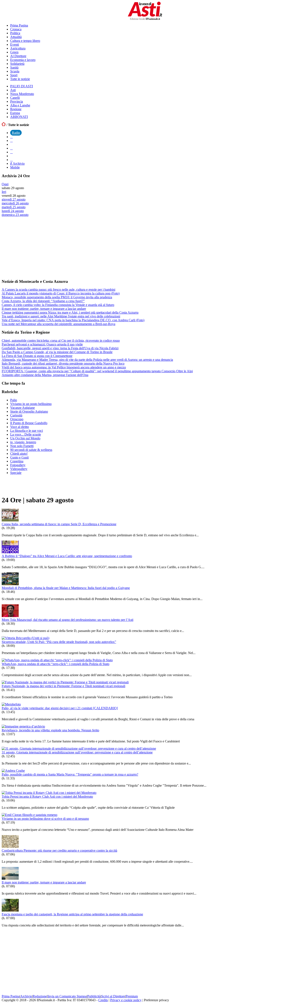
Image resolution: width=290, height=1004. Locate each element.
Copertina (16, 461)
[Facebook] (11, 137)
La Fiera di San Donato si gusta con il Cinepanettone (37, 356)
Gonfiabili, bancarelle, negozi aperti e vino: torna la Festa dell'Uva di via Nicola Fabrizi (60, 348)
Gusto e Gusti (19, 457)
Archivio (18, 163)
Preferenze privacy (156, 1000)
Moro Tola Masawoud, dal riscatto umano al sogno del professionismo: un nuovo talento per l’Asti (67, 620)
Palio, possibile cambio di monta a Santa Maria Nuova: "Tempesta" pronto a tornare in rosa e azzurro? (70, 774)
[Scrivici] (11, 159)
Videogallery (18, 469)
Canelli (15, 97)
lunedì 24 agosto (13, 211)
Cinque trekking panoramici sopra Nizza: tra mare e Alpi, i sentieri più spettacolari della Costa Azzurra (70, 312)
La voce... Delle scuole (25, 434)
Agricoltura (17, 48)
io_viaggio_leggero (23, 442)
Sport (13, 75)
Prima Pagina (19, 25)
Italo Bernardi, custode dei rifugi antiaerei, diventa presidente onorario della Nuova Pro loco (63, 363)
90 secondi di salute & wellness (31, 450)
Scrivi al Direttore (113, 996)
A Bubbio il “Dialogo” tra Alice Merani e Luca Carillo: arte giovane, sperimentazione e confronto (67, 556)
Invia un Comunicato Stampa (67, 996)
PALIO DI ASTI (21, 86)
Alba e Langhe (20, 105)
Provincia (16, 101)
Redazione (40, 996)
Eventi (14, 44)
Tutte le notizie (20, 79)
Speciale (15, 472)
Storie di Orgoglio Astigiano (29, 411)
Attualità (16, 37)
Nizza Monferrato (22, 94)
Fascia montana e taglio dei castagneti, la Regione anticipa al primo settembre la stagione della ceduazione (72, 914)
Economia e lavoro (22, 60)
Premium (132, 996)
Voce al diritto (19, 427)
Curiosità (16, 415)
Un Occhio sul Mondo (25, 438)
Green (14, 52)
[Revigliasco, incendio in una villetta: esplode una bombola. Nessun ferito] (23, 726)
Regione (15, 109)
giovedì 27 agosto (13, 199)
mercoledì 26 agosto (15, 203)
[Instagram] (11, 140)
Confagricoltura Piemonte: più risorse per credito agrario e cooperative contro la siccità (59, 850)
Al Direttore (18, 56)
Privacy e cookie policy (126, 1000)
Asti (13, 90)
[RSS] (11, 152)
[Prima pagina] (4, 125)
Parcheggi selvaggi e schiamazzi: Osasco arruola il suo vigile (42, 344)
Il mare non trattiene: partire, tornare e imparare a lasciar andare (44, 308)
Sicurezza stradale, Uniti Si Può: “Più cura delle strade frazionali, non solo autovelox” (59, 642)
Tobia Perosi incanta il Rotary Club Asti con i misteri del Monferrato (47, 796)
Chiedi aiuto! (19, 453)
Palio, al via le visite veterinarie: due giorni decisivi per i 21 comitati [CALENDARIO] (60, 708)
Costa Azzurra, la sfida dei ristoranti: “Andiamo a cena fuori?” (43, 301)
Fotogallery (17, 465)
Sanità (14, 67)
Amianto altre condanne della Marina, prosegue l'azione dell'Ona (45, 375)
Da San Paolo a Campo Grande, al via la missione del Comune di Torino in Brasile (57, 352)
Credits (103, 1000)
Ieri (4, 192)
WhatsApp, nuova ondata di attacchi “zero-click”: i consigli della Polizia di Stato (55, 664)
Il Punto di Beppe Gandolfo (28, 423)
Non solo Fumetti (22, 446)
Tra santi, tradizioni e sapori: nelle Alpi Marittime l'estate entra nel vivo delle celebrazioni (61, 316)
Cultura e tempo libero (25, 40)
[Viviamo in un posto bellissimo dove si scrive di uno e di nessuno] (29, 815)
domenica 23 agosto (15, 215)
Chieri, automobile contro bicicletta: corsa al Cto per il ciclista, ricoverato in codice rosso (61, 340)
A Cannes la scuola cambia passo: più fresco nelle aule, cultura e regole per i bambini (58, 289)
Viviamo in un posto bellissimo (31, 404)
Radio (16, 133)
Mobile (15, 167)
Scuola (14, 71)
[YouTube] (11, 148)
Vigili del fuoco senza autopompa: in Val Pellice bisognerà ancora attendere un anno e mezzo (64, 367)
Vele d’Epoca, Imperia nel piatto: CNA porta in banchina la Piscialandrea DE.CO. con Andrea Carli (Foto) (73, 320)
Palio (13, 400)
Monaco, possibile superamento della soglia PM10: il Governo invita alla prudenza (57, 297)
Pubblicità (94, 996)
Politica (15, 33)
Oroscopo (16, 419)
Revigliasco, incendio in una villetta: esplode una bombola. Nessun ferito (50, 730)
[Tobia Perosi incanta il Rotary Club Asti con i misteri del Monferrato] (49, 792)
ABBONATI (19, 117)
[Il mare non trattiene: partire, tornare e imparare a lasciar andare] (10, 878)
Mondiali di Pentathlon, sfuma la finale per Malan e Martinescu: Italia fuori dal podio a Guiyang (66, 588)
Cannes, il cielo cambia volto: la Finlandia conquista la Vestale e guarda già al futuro (58, 305)
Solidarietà (17, 63)
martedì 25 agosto (13, 207)
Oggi (5, 184)
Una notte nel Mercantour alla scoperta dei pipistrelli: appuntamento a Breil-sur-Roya (58, 324)
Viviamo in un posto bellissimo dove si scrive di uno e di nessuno (45, 818)
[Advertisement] (33, 247)
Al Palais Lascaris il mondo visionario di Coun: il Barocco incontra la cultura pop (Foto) (61, 293)
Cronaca (15, 29)
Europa (15, 113)
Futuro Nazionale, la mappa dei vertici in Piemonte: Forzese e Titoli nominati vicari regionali (63, 686)
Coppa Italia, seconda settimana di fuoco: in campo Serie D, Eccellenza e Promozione (59, 524)
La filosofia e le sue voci (26, 430)
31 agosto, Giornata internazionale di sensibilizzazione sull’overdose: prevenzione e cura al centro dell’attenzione (77, 752)
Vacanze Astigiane (22, 407)
